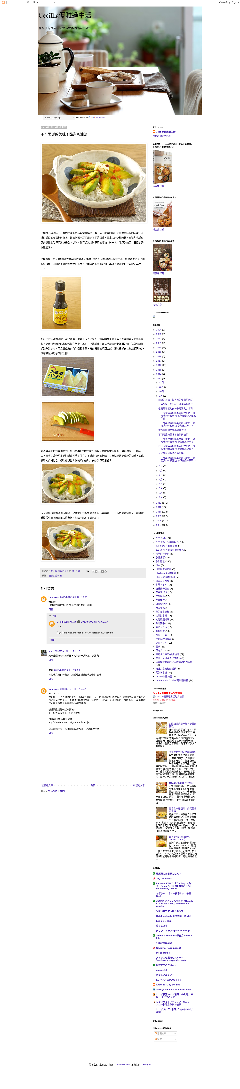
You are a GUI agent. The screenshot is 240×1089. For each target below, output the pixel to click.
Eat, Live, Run (164, 921)
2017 (159, 360)
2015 (159, 369)
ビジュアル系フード (166, 975)
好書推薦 (160, 600)
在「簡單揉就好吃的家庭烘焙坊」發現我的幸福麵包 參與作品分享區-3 (177, 459)
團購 (158, 646)
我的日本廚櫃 (162, 611)
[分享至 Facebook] (102, 571)
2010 (159, 511)
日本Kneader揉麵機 (166, 573)
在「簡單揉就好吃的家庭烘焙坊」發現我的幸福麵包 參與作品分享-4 (176, 447)
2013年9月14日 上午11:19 (66, 651)
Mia (50, 651)
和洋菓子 (160, 623)
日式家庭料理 (55, 576)
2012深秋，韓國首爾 (166, 546)
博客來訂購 (158, 186)
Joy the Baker (163, 878)
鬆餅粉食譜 (161, 672)
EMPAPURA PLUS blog (168, 979)
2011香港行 (161, 538)
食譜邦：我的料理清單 (164, 699)
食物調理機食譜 (164, 639)
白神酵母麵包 (162, 588)
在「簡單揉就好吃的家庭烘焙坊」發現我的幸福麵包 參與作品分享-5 (176, 440)
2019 (159, 352)
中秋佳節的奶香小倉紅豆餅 (172, 430)
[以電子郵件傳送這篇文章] (93, 571)
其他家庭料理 (162, 619)
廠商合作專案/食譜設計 (167, 654)
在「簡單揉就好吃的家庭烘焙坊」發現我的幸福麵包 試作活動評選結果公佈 (177, 416)
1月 (161, 497)
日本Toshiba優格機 (165, 577)
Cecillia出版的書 (164, 676)
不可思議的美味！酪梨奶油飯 (173, 434)
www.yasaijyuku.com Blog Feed (174, 989)
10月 (162, 391)
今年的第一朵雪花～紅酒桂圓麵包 (175, 404)
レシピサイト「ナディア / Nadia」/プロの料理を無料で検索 (174, 1003)
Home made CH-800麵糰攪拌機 (172, 680)
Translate (100, 117)
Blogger (147, 1064)
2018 (159, 356)
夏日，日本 (161, 642)
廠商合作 (160, 650)
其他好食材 (161, 615)
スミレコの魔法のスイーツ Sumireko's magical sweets (171, 959)
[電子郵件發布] (87, 571)
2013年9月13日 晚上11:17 (94, 621)
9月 (161, 395)
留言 (159, 1039)
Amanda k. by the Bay (168, 984)
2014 (159, 374)
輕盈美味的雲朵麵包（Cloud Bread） (179, 838)
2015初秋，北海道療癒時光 (170, 549)
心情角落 (160, 557)
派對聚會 (160, 631)
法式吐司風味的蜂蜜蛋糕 (171, 453)
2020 (159, 347)
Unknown (53, 597)
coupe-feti (162, 970)
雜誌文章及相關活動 (166, 668)
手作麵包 (160, 561)
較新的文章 (47, 785)
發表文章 (161, 1033)
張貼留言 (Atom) (56, 790)
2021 (159, 343)
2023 (159, 334)
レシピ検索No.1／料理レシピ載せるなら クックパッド (174, 995)
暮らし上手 (162, 925)
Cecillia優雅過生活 (64, 15)
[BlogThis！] (96, 571)
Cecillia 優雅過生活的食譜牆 (167, 693)
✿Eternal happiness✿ (168, 948)
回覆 (50, 609)
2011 (159, 507)
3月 (161, 488)
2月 (161, 492)
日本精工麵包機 (164, 569)
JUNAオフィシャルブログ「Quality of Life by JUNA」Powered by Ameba (174, 903)
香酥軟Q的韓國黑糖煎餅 (181, 783)
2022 (159, 338)
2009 (159, 516)
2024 (159, 329)
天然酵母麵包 (162, 553)
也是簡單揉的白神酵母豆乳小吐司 (175, 408)
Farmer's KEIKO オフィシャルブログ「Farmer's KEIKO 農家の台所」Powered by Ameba (174, 886)
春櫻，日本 (161, 627)
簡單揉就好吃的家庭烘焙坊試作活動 (174, 662)
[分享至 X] (99, 571)
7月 (161, 470)
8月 (161, 466)
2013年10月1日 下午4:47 (73, 689)
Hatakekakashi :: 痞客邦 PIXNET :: (174, 916)
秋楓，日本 (161, 635)
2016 (159, 365)
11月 (161, 387)
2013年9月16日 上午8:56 (67, 670)
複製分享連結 (159, 703)
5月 (161, 479)
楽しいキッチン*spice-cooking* (173, 930)
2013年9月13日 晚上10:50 (73, 597)
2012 (159, 502)
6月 (161, 475)
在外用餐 (160, 596)
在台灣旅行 (161, 592)
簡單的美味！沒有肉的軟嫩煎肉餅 (175, 399)
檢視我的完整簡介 (162, 136)
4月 (161, 484)
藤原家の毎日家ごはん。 (168, 873)
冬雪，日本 (161, 584)
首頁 (93, 785)
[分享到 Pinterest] (105, 571)
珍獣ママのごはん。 (166, 965)
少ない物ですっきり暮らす (169, 911)
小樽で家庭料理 (164, 943)
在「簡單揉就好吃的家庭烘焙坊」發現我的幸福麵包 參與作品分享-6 (176, 424)
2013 (159, 378)
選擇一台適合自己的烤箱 (168, 658)
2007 (159, 525)
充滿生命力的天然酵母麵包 (182, 752)
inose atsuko (163, 952)
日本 (158, 565)
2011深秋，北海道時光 (167, 542)
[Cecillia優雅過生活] (154, 317)
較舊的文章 (139, 785)
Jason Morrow (122, 1064)
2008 (159, 520)
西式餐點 (160, 608)
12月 (162, 382)
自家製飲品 (161, 604)
